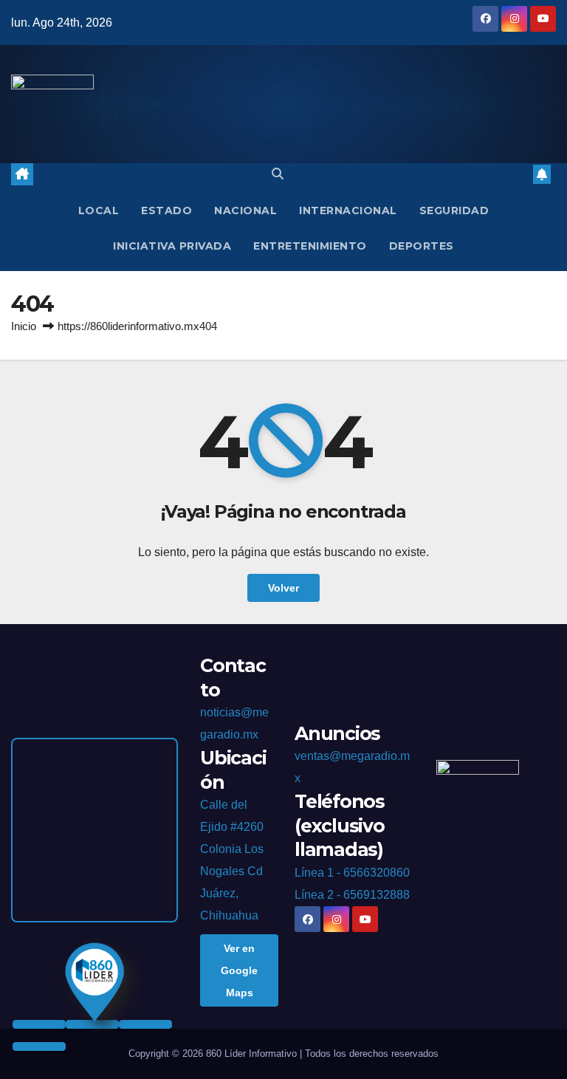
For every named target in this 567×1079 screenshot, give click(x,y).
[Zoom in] (39, 1024)
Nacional (245, 210)
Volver (283, 588)
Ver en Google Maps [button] (239, 970)
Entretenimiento (310, 246)
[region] (94, 830)
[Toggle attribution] (39, 1046)
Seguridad (454, 210)
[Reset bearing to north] (145, 1024)
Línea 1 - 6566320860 (352, 872)
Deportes (421, 246)
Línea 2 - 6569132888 (352, 894)
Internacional (348, 210)
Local (99, 210)
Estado (166, 210)
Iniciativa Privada (172, 246)
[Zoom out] (92, 1024)
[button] (278, 174)
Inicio (23, 326)
